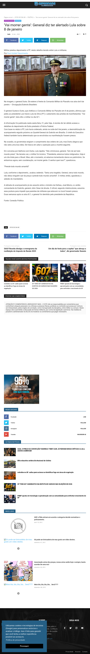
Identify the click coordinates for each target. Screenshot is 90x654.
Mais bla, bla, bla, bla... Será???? (46, 584)
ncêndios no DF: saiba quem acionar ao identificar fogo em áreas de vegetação (16, 286)
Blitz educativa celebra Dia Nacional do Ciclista (34, 461)
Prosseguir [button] (24, 646)
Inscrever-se (81, 434)
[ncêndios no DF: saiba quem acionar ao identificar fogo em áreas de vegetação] (17, 273)
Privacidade (69, 652)
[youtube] (82, 628)
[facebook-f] (64, 628)
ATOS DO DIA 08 (9, 21)
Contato (84, 652)
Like (84, 417)
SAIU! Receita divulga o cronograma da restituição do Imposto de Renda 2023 (20, 250)
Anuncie (77, 652)
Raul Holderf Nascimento (17, 53)
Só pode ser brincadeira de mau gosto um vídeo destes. (54, 540)
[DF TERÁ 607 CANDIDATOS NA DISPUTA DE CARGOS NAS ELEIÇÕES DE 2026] (45, 273)
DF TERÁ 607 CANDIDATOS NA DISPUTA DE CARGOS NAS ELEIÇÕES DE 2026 (44, 286)
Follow (83, 423)
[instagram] (76, 628)
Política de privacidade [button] (15, 640)
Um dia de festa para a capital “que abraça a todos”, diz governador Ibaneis (67, 250)
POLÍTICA (18, 21)
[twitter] (70, 628)
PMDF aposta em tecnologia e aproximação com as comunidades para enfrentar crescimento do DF (72, 286)
